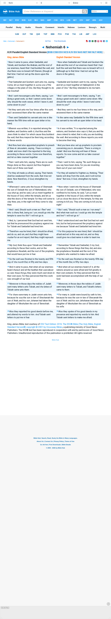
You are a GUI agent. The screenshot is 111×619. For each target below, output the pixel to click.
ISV (75, 52)
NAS (80, 52)
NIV (90, 52)
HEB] (99, 52)
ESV (60, 52)
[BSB (50, 52)
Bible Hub (55, 340)
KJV (71, 52)
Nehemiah (11, 41)
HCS (65, 52)
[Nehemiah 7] (107, 285)
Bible (4, 41)
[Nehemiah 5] (3, 285)
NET (85, 52)
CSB (55, 52)
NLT (94, 52)
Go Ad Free (5, 607)
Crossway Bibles (54, 327)
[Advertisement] (55, 395)
